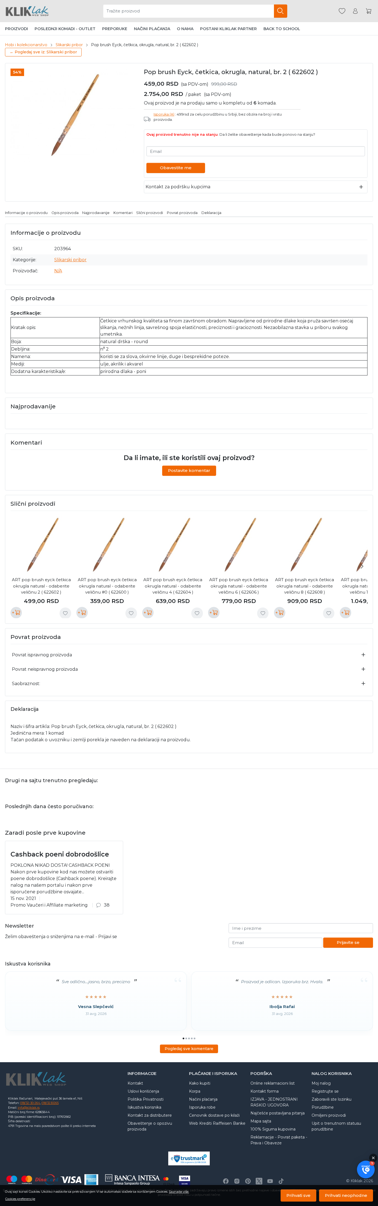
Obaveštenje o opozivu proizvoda (150, 1126)
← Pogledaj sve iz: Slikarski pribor (43, 51)
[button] (366, 1169)
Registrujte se (325, 1091)
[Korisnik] (355, 11)
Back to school (281, 28)
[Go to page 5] (194, 1038)
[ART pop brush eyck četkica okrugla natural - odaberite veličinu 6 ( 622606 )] (239, 545)
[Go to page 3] (189, 1038)
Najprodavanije (96, 213)
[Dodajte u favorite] (65, 613)
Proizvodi (16, 28)
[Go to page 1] (183, 1038)
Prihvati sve (298, 1195)
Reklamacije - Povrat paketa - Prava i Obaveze (278, 1140)
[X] (259, 1181)
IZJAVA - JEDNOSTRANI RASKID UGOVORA (274, 1102)
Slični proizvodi (149, 213)
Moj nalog (321, 1083)
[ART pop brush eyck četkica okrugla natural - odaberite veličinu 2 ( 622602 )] (41, 545)
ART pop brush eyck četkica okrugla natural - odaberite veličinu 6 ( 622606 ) (238, 586)
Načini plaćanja (152, 28)
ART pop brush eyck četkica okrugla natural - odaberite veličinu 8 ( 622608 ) (304, 586)
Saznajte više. (179, 1192)
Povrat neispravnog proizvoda (45, 669)
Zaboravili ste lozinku (331, 1099)
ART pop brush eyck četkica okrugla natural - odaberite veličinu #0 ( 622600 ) (107, 586)
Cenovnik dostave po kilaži (214, 1115)
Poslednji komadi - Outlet (65, 28)
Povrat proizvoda (182, 213)
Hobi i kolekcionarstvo (26, 44)
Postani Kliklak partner (228, 28)
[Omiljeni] (342, 11)
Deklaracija (211, 213)
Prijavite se (348, 942)
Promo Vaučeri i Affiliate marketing (49, 905)
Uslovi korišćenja (143, 1091)
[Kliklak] (27, 11)
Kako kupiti (199, 1083)
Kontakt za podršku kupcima (178, 186)
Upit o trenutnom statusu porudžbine (336, 1126)
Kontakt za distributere (150, 1115)
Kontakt (135, 1083)
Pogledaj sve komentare (189, 1048)
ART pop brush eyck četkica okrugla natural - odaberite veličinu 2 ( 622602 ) (41, 586)
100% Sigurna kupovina (273, 1129)
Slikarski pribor (69, 44)
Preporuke (114, 28)
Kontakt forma (264, 1091)
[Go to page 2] (186, 1038)
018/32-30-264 (30, 1103)
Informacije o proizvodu (26, 213)
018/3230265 (50, 1103)
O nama (185, 28)
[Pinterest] (247, 1181)
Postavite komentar (189, 470)
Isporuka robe (202, 1107)
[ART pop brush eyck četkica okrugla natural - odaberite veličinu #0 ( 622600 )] (107, 545)
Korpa (194, 1091)
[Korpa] (368, 11)
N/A (58, 270)
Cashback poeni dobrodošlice (60, 854)
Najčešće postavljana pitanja (277, 1113)
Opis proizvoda (65, 213)
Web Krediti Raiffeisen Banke (217, 1123)
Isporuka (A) (164, 114)
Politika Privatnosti (146, 1099)
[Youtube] (270, 1181)
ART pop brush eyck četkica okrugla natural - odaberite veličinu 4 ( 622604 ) (172, 586)
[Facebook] (225, 1181)
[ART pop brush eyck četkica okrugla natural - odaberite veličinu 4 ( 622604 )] (173, 545)
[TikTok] (281, 1181)
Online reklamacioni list (272, 1083)
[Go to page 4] (192, 1038)
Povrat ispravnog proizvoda (42, 654)
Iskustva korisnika (144, 1107)
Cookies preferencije (20, 1199)
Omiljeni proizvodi (329, 1115)
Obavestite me (175, 167)
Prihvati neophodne (346, 1195)
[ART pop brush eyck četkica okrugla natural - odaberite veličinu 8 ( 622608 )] (304, 545)
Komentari (123, 213)
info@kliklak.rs (29, 1108)
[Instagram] (236, 1181)
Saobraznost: (26, 683)
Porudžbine (323, 1107)
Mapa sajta (260, 1121)
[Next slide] (361, 566)
